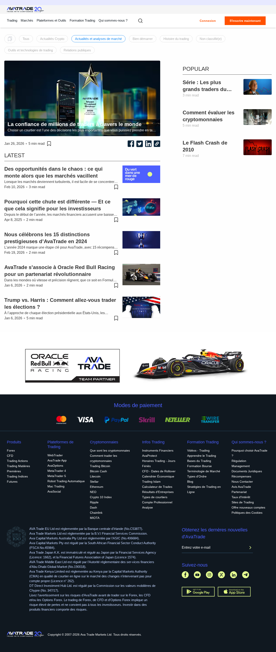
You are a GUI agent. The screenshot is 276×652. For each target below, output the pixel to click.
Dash (93, 507)
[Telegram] (245, 574)
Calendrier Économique (158, 476)
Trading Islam (151, 481)
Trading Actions (17, 461)
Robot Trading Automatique (66, 481)
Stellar (94, 481)
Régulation (239, 461)
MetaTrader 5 (56, 476)
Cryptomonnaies (104, 442)
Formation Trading (203, 442)
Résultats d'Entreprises (158, 492)
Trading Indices (17, 476)
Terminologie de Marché (203, 471)
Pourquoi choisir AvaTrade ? (249, 453)
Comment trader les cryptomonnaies (103, 458)
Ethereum (96, 486)
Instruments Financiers (157, 450)
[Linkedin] (233, 574)
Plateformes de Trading (60, 444)
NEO (93, 492)
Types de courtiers (154, 497)
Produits (14, 442)
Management (241, 466)
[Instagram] (209, 574)
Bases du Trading (199, 461)
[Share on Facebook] (131, 143)
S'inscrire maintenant (245, 20)
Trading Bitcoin (100, 466)
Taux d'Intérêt (241, 497)
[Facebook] (185, 574)
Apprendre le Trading (201, 455)
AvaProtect (149, 455)
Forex (11, 450)
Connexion (208, 20)
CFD (10, 455)
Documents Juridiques (247, 471)
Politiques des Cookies (247, 512)
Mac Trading (55, 486)
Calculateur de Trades (157, 486)
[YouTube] (197, 574)
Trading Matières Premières (18, 468)
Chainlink (96, 512)
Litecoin (95, 476)
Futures (12, 481)
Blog (190, 481)
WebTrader (55, 455)
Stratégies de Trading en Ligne (204, 489)
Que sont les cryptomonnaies (110, 450)
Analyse (147, 507)
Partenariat (239, 492)
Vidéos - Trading (198, 450)
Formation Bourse (199, 466)
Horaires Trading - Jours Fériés (158, 463)
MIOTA (94, 518)
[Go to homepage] (25, 9)
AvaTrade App (57, 460)
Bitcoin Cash (98, 471)
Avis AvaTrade (241, 486)
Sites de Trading (243, 502)
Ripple (94, 502)
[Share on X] (139, 143)
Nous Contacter (242, 481)
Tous (26, 39)
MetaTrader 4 (56, 470)
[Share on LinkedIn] (148, 143)
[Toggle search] (140, 21)
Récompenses (241, 476)
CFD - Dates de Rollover (159, 471)
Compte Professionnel (157, 502)
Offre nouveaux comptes (248, 507)
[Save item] (49, 143)
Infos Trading (153, 442)
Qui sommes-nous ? (113, 20)
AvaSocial (54, 491)
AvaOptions (55, 465)
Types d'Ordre (197, 476)
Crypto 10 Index (101, 497)
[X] (221, 574)
